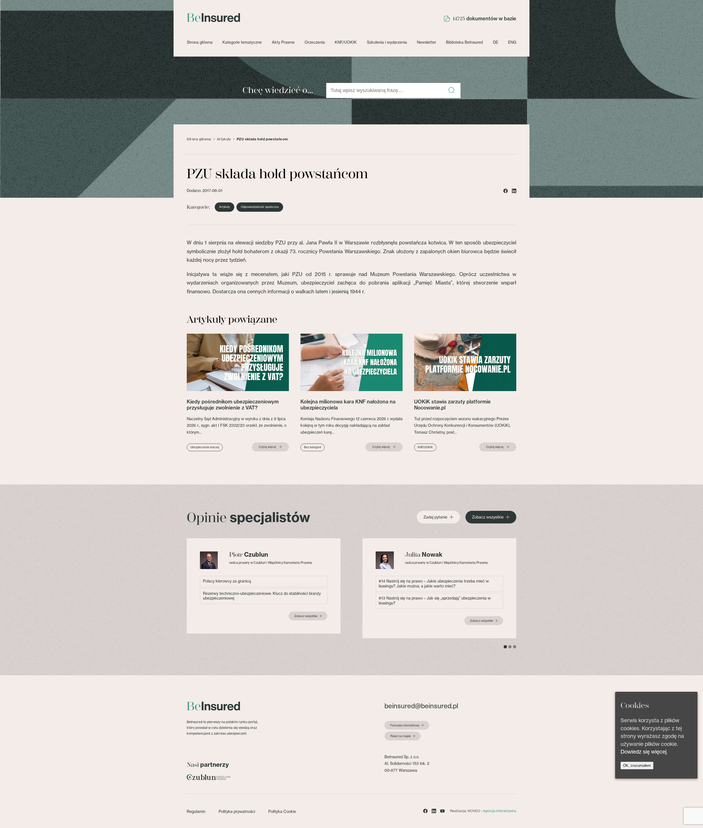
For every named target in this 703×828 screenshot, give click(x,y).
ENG (512, 42)
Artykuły (224, 139)
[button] (451, 90)
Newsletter (426, 42)
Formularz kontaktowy (404, 725)
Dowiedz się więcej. (644, 751)
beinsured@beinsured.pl (421, 706)
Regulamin (196, 811)
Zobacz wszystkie (488, 517)
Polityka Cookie (282, 811)
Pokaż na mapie (400, 736)
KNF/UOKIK (346, 42)
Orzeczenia (315, 42)
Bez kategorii (312, 447)
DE (495, 42)
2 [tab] (510, 646)
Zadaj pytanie (435, 517)
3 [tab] (514, 646)
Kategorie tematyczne (242, 42)
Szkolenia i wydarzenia (387, 42)
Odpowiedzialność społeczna (260, 207)
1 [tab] (505, 646)
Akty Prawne (283, 42)
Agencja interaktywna (499, 811)
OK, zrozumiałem (637, 765)
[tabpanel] (264, 586)
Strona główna (200, 42)
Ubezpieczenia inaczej (204, 447)
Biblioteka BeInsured (464, 42)
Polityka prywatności (237, 811)
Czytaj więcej (267, 447)
